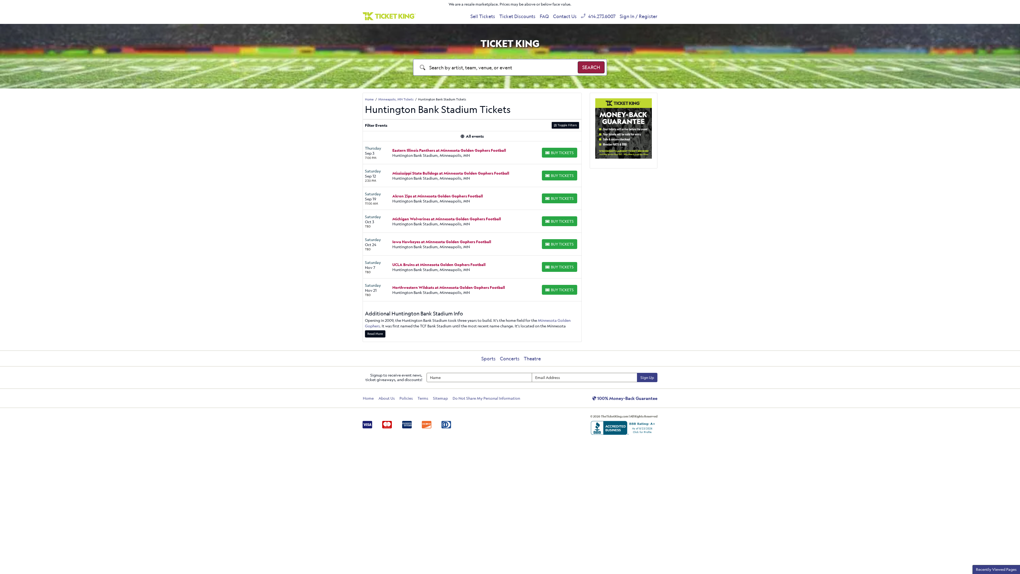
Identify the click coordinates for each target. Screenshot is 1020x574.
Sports (488, 358)
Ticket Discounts (517, 16)
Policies (406, 398)
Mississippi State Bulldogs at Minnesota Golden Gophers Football (450, 173)
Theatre (532, 358)
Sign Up (647, 377)
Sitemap (440, 398)
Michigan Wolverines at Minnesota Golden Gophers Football (446, 218)
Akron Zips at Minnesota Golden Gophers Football (437, 196)
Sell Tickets (482, 16)
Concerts (510, 358)
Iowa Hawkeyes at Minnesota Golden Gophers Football (441, 241)
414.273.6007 (601, 16)
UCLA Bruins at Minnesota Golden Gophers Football (439, 264)
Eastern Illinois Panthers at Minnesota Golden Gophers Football (449, 150)
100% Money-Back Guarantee (626, 398)
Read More (375, 334)
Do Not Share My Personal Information (486, 398)
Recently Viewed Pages (996, 569)
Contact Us (565, 16)
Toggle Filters (567, 125)
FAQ (544, 16)
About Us (387, 398)
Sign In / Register (638, 16)
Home (368, 398)
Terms (423, 398)
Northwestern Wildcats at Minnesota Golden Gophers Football (448, 287)
